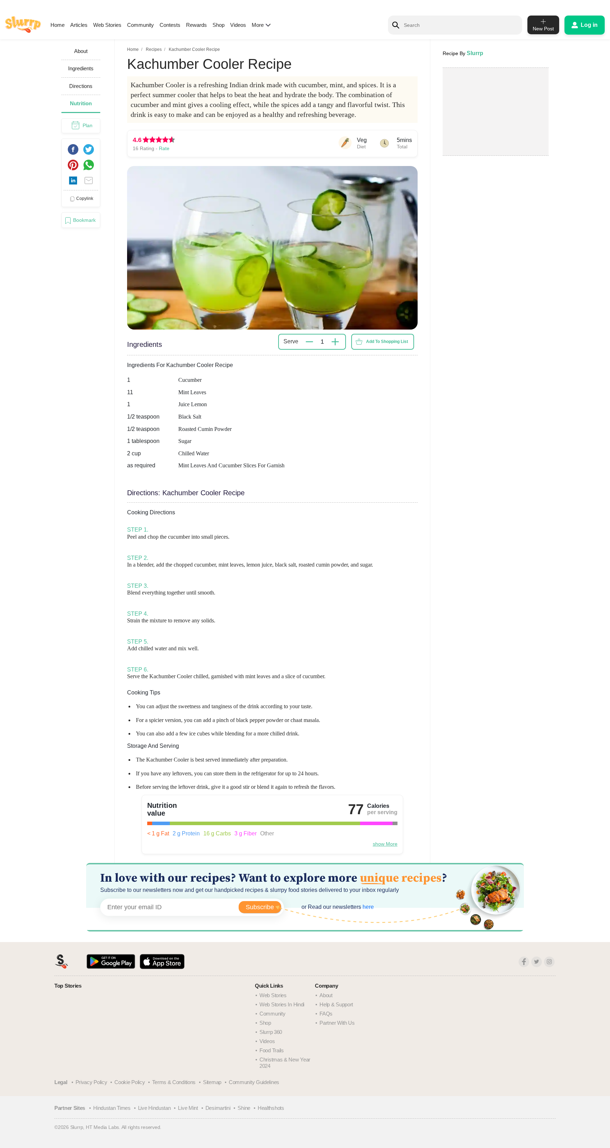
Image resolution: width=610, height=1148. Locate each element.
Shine (244, 1108)
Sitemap (212, 1082)
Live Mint (188, 1108)
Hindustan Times (112, 1108)
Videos (238, 25)
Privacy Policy (91, 1082)
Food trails (271, 1050)
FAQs (326, 1014)
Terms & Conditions (174, 1082)
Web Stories (107, 25)
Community (140, 25)
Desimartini (218, 1108)
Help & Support (336, 1004)
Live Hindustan (154, 1108)
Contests (170, 25)
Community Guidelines (254, 1082)
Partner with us (337, 1023)
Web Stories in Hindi (281, 1004)
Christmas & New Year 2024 (284, 1063)
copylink (84, 198)
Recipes (154, 49)
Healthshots (271, 1108)
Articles (79, 25)
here (367, 907)
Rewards (196, 25)
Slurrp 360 (270, 1032)
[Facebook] (524, 962)
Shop (219, 25)
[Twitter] (536, 962)
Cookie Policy (129, 1082)
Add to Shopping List (387, 341)
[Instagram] (549, 962)
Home (57, 25)
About (326, 995)
